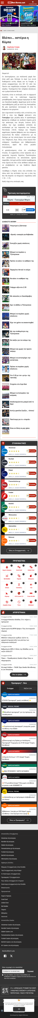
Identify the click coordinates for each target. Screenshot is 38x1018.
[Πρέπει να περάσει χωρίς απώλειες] (5, 369)
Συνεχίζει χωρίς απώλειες (20, 243)
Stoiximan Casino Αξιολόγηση (10, 925)
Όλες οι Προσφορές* (17, 820)
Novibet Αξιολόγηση (7, 842)
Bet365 (11, 504)
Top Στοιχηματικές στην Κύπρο (11, 870)
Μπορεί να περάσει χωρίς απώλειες (19, 315)
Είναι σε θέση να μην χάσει (20, 428)
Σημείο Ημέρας (6, 896)
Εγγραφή (30, 971)
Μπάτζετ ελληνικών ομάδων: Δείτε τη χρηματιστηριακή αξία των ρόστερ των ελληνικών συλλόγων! (15, 640)
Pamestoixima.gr (14, 481)
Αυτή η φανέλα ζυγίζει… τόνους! (22, 411)
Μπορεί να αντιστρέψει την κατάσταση (20, 359)
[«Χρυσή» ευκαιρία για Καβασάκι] (5, 237)
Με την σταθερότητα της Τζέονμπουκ (19, 332)
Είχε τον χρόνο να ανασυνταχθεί (22, 323)
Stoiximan (12, 448)
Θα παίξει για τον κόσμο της (20, 340)
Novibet (11, 459)
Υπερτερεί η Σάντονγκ (18, 226)
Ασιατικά (4, 916)
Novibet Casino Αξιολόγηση (10, 928)
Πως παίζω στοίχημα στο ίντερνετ (12, 881)
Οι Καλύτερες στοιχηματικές (10, 874)
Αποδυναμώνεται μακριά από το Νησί (22, 403)
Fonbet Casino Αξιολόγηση (9, 938)
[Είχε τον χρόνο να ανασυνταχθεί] (5, 325)
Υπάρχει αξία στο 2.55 (18, 287)
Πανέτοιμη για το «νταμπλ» (20, 419)
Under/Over (5, 903)
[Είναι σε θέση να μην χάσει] (5, 430)
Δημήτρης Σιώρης (13, 47)
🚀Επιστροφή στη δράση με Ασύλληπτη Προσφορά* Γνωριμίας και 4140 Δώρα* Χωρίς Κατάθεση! (18, 743)
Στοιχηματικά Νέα (6, 617)
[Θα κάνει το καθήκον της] (5, 281)
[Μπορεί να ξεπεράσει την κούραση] (5, 395)
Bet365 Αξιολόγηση (7, 855)
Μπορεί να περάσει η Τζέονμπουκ (18, 253)
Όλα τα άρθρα (17, 675)
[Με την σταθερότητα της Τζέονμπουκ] (5, 333)
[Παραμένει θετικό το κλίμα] (5, 272)
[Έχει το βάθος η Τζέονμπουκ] (5, 307)
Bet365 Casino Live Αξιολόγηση (11, 942)
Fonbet (11, 492)
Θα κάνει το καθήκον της (19, 279)
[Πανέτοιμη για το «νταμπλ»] (5, 422)
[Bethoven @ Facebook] (5, 956)
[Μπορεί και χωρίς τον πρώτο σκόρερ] (5, 351)
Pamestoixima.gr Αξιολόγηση (10, 848)
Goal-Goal (4, 899)
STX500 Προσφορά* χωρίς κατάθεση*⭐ (16, 700)
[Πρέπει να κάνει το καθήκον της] (5, 263)
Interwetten (12, 526)
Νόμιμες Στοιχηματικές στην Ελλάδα (13, 867)
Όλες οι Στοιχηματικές (17, 551)
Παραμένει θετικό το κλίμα (20, 270)
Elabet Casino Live (7, 932)
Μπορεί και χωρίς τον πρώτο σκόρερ (21, 350)
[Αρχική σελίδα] (1, 30)
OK (19, 1009)
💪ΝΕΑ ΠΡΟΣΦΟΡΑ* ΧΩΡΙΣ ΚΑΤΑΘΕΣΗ (15, 771)
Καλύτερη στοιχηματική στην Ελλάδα (13, 884)
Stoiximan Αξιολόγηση (8, 838)
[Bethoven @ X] (11, 956)
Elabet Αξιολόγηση (7, 845)
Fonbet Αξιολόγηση (7, 852)
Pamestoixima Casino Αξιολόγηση (12, 935)
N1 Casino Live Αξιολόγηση (10, 945)
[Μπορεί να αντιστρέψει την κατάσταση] (5, 360)
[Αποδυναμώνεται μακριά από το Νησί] (5, 404)
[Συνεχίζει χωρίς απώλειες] (5, 245)
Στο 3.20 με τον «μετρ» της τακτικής (20, 376)
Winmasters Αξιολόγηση (9, 859)
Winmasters (13, 515)
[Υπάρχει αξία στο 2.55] (5, 289)
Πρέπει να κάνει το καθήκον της (22, 261)
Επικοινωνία (5, 888)
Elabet (11, 470)
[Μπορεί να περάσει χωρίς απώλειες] (5, 316)
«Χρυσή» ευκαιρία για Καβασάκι (21, 234)
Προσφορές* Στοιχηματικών (10, 877)
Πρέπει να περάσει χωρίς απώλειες (19, 368)
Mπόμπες (4, 913)
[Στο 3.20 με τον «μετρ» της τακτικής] (5, 377)
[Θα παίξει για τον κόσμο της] (5, 342)
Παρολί (3, 909)
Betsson (11, 537)
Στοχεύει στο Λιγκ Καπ (18, 384)
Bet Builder (4, 906)
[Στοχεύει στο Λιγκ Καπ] (5, 386)
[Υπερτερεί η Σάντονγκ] (5, 228)
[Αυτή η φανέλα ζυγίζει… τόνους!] (5, 413)
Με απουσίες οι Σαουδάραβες (21, 296)
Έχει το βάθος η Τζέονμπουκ (20, 305)
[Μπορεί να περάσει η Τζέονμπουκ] (5, 254)
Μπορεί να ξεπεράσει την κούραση (19, 394)
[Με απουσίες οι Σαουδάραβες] (5, 298)
